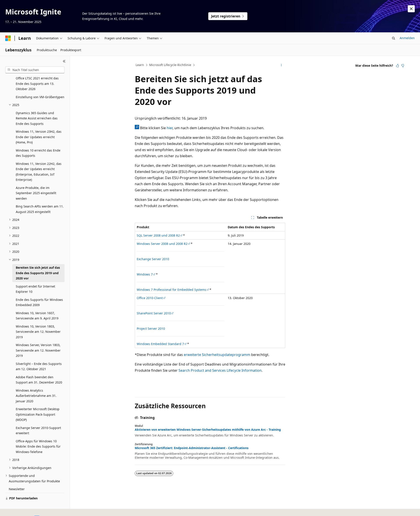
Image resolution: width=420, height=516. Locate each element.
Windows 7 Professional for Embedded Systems (171, 290)
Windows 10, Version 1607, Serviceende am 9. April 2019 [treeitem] (37, 316)
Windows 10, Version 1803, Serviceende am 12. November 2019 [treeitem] (38, 331)
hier (170, 128)
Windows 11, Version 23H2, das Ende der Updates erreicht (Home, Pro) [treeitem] (38, 136)
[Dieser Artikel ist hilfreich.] (397, 65)
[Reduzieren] (64, 61)
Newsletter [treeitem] (17, 489)
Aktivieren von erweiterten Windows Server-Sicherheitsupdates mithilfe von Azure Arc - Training (208, 430)
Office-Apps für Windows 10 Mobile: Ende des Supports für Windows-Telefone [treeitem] (38, 446)
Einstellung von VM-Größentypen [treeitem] (40, 97)
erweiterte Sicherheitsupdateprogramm (217, 354)
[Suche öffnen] (393, 38)
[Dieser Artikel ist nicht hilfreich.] (402, 65)
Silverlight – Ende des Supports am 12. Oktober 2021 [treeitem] (39, 366)
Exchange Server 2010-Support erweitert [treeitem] (38, 430)
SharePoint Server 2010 (154, 313)
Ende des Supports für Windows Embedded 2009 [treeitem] (39, 302)
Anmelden (407, 38)
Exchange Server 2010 (153, 259)
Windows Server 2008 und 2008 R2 (162, 244)
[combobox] (35, 69)
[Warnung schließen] (411, 8)
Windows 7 (145, 274)
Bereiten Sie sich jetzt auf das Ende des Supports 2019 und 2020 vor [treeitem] (38, 272)
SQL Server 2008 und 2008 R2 (158, 235)
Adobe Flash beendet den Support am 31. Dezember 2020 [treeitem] (39, 380)
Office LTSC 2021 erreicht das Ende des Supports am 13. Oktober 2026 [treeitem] (37, 83)
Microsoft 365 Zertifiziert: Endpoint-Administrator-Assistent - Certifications (191, 448)
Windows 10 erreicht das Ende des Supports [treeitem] (38, 153)
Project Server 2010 (151, 328)
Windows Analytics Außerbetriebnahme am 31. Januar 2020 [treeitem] (36, 395)
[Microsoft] (8, 38)
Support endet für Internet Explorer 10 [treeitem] (35, 289)
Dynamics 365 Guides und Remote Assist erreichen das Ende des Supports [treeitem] (37, 118)
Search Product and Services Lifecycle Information (220, 370)
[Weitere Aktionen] (281, 65)
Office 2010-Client (150, 298)
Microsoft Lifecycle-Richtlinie (170, 65)
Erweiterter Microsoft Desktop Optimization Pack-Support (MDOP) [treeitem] (38, 414)
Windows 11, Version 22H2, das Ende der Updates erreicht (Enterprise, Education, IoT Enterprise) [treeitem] (38, 172)
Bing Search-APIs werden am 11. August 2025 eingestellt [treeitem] (40, 209)
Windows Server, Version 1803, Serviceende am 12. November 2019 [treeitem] (38, 350)
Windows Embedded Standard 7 (160, 344)
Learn (140, 65)
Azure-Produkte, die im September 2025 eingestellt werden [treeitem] (36, 193)
